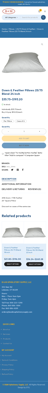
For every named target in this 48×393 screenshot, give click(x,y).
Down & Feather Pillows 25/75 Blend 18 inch (12, 249)
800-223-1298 (16, 303)
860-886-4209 (12, 308)
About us (6, 329)
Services (6, 334)
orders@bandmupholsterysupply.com (17, 312)
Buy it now (24, 145)
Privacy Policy (8, 365)
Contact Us (7, 343)
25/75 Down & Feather (25, 29)
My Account (6, 355)
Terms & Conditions (9, 360)
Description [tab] (9, 179)
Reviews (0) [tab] (34, 189)
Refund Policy (7, 374)
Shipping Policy (8, 369)
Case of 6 (21, 121)
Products (6, 339)
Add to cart (24, 138)
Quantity (6, 118)
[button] (42, 44)
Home (4, 29)
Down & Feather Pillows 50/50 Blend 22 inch (34, 250)
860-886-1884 (14, 306)
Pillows (11, 29)
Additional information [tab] (16, 184)
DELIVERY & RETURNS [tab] (13, 189)
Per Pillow (8, 121)
